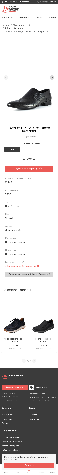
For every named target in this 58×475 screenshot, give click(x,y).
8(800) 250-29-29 (10, 397)
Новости (33, 415)
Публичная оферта (11, 450)
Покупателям (9, 431)
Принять (29, 465)
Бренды (52, 17)
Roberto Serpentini (14, 28)
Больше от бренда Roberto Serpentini (29, 274)
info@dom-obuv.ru (37, 394)
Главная (6, 25)
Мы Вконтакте (43, 387)
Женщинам (7, 17)
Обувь (31, 25)
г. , (18, 2)
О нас (32, 408)
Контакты (34, 419)
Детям (39, 17)
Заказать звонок (14, 387)
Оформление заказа (12, 442)
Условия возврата (10, 446)
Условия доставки (11, 437)
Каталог (6, 408)
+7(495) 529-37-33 (10, 393)
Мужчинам (24, 17)
